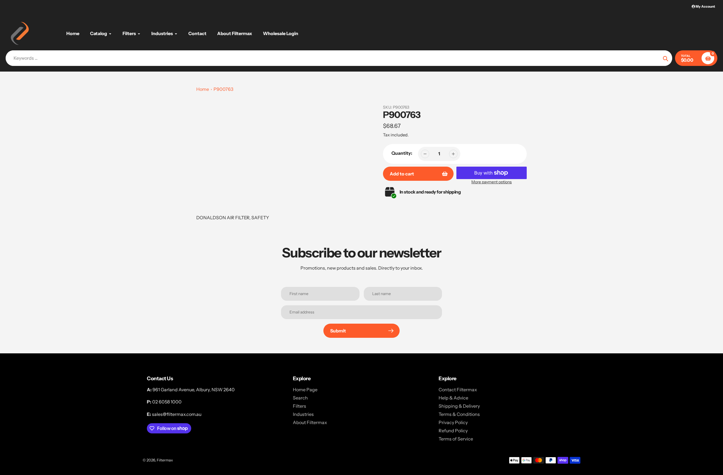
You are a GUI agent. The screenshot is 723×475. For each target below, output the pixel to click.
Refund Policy (453, 430)
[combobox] (339, 58)
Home (202, 89)
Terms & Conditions (459, 414)
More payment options (491, 181)
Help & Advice (453, 398)
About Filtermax (310, 422)
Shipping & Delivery (459, 406)
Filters (299, 406)
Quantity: (401, 153)
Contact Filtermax (458, 389)
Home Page (305, 389)
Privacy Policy (453, 422)
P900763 (223, 89)
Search (300, 398)
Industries (303, 414)
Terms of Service (456, 439)
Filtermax (165, 460)
